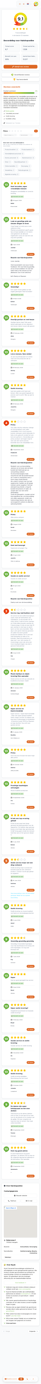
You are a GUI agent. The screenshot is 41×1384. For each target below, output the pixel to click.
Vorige (8, 1331)
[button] (20, 1322)
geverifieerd (10, 1311)
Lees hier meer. (16, 1315)
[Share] (21, 1379)
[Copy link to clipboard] (19, 4)
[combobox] (10, 135)
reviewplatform (26, 1293)
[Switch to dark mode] (23, 4)
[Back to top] (33, 1379)
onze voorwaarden (24, 1289)
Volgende (32, 1331)
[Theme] (27, 1379)
